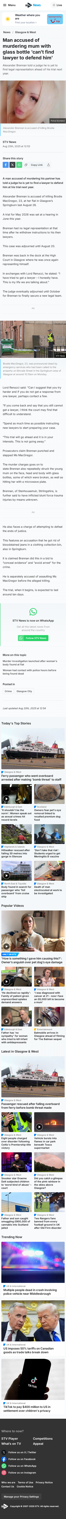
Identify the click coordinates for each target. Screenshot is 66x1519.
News (6, 32)
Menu (12, 5)
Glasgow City (24, 691)
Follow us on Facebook (22, 1459)
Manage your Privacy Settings (21, 1496)
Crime (8, 691)
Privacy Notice (44, 1482)
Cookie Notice (25, 1486)
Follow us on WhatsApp (22, 1465)
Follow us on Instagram (22, 1472)
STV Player (9, 1438)
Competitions (43, 1438)
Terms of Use (25, 1482)
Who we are (8, 1482)
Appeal (38, 1443)
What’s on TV (11, 1443)
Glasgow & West (25, 32)
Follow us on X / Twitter (22, 1452)
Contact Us (7, 1486)
